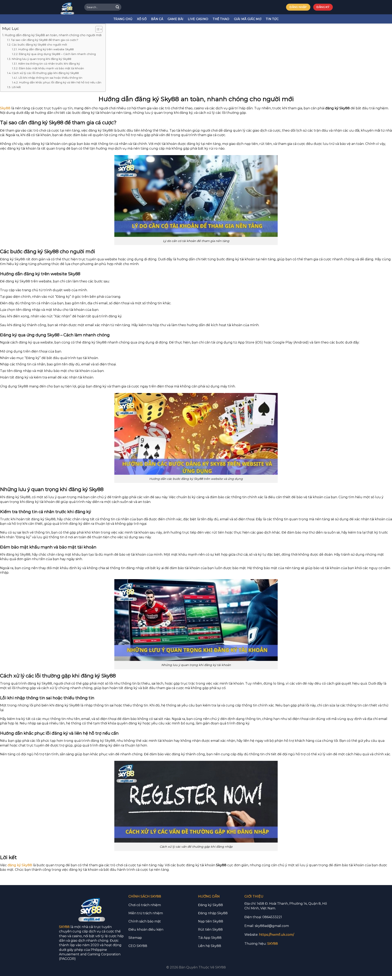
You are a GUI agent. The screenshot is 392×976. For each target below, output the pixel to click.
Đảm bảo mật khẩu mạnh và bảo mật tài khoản (51, 68)
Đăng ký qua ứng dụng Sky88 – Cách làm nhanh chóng (57, 54)
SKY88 (64, 927)
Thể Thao (221, 19)
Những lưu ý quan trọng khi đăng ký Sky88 (41, 58)
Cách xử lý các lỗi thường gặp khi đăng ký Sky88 (45, 73)
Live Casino (198, 19)
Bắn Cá (157, 19)
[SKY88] (68, 7)
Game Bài (175, 19)
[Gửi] (117, 7)
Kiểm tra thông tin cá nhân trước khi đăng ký (49, 63)
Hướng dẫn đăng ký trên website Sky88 (46, 49)
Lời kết (16, 87)
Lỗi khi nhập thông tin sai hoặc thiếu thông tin (50, 77)
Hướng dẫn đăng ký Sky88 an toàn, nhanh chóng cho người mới (53, 35)
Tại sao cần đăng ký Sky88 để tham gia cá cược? (44, 39)
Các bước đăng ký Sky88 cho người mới (39, 44)
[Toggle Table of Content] (96, 29)
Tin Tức (272, 19)
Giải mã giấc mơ (247, 19)
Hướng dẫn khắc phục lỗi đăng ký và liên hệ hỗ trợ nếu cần (60, 82)
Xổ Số (142, 19)
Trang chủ (123, 19)
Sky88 (5, 108)
